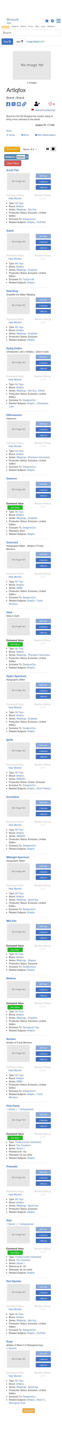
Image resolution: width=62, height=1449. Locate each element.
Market (23, 26)
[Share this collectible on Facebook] (8, 104)
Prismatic (12, 1166)
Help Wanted (15, 198)
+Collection (43, 181)
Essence (11, 478)
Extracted (12, 542)
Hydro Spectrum (16, 676)
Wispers (32, 960)
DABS (19, 587)
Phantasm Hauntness (39, 457)
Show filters (12, 149)
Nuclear (11, 1039)
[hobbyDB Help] (52, 20)
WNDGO (21, 778)
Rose (9, 1341)
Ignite (9, 739)
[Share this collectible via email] (19, 104)
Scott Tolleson (44, 788)
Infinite (41, 390)
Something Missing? (45, 110)
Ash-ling (32, 209)
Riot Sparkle (13, 1281)
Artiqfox (20, 206)
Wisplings (22, 209)
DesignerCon (29, 218)
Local (43, 26)
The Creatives (23, 1145)
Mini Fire (11, 921)
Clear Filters (13, 163)
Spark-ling (33, 899)
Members (51, 26)
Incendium (12, 797)
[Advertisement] (31, 8)
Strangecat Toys (31, 1027)
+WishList (43, 187)
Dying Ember (14, 348)
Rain (9, 1220)
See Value (15, 507)
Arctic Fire (12, 170)
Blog (37, 26)
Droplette (32, 269)
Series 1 (21, 1148)
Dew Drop (12, 291)
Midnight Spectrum (17, 857)
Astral (10, 230)
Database (5, 26)
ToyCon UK (28, 279)
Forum (30, 26)
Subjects (15, 26)
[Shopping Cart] (47, 20)
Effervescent (14, 415)
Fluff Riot (41, 222)
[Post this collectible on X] (14, 104)
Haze (9, 612)
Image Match (36, 41)
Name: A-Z (29, 149)
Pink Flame (13, 1106)
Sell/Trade (43, 175)
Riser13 (41, 1399)
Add (18, 41)
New (6, 41)
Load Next (28, 1410)
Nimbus (11, 978)
